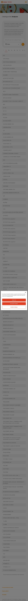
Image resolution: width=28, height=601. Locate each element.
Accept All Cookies (14, 303)
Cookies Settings (14, 307)
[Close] (25, 292)
